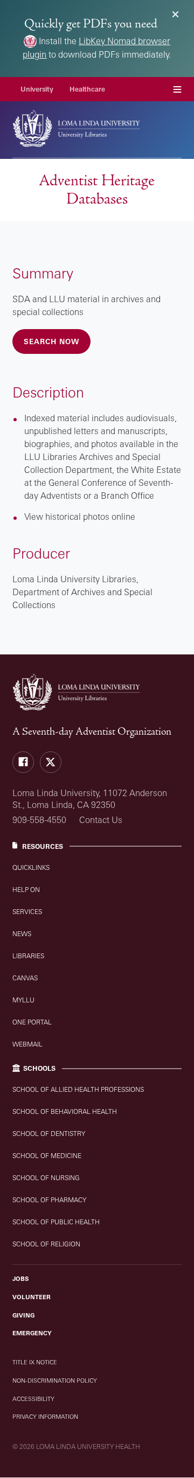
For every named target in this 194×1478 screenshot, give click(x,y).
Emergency (32, 1333)
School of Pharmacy (49, 1200)
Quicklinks (31, 867)
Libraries (28, 956)
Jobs (20, 1278)
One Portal (32, 1022)
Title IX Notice (34, 1362)
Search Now (51, 341)
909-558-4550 (39, 819)
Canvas (25, 978)
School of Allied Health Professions (78, 1089)
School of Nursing (46, 1178)
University (36, 89)
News (21, 934)
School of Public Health (56, 1222)
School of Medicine (46, 1156)
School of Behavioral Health (64, 1111)
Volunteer (31, 1297)
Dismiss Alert (175, 14)
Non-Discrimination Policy (54, 1380)
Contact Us (100, 819)
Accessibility (33, 1399)
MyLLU (23, 1000)
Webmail (27, 1044)
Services (27, 912)
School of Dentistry (48, 1134)
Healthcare (87, 89)
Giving (23, 1315)
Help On (26, 890)
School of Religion (46, 1244)
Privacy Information (45, 1416)
